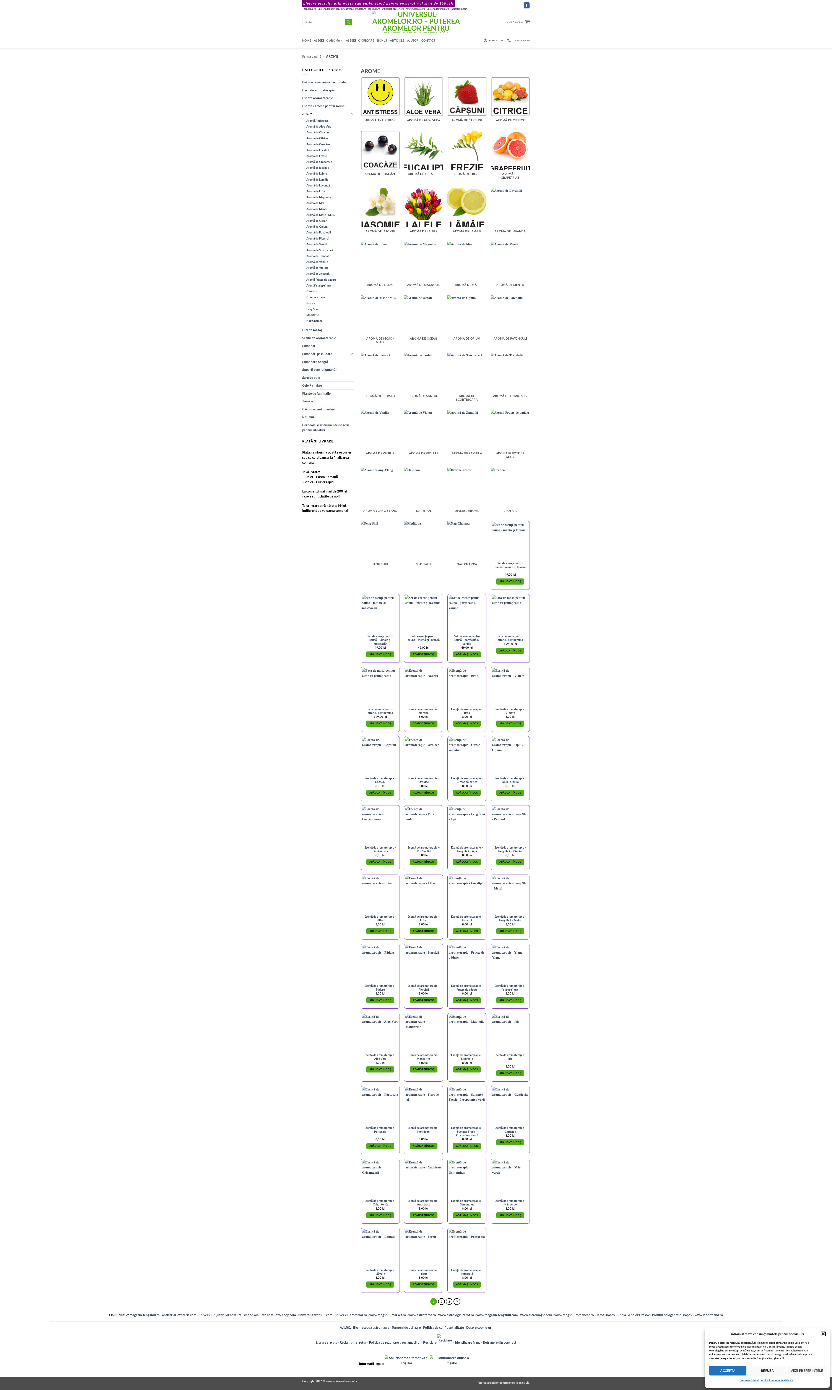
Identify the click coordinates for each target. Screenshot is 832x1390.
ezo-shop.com (286, 1315)
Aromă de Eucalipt (317, 150)
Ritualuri (308, 417)
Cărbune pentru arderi (318, 409)
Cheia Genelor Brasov (634, 1315)
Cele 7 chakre (312, 385)
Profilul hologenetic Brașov (672, 1315)
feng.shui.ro (310, 8)
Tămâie (307, 401)
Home (306, 40)
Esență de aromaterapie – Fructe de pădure (467, 987)
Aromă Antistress (317, 120)
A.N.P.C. (345, 1327)
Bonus (382, 40)
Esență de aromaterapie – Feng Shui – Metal (510, 918)
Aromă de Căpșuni (318, 132)
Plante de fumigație (316, 393)
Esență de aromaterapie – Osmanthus (467, 1202)
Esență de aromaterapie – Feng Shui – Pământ (510, 849)
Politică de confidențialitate (777, 1380)
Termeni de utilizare (406, 1327)
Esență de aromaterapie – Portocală (467, 1271)
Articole (397, 40)
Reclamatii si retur (353, 1342)
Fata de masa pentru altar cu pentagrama (510, 638)
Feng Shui (312, 309)
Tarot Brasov (605, 1315)
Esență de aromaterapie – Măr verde (510, 1202)
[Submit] (348, 22)
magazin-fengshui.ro (145, 1315)
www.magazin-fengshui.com (497, 1315)
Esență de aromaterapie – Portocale (380, 1129)
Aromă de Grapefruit (319, 162)
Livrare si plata (326, 1342)
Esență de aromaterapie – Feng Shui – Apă (467, 849)
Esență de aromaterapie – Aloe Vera (380, 1056)
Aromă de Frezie (316, 156)
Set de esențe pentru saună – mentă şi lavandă (424, 638)
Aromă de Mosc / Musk (320, 215)
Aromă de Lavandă (318, 185)
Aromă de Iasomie (317, 167)
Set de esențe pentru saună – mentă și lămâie (510, 565)
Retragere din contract (499, 1342)
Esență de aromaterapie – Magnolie (467, 1056)
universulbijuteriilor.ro (330, 8)
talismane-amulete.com (256, 1315)
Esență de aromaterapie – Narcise (424, 710)
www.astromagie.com (536, 1315)
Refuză (767, 1370)
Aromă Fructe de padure (321, 279)
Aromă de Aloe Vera (319, 126)
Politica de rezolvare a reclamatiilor (395, 1342)
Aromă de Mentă (316, 209)
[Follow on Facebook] (527, 5)
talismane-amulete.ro (354, 8)
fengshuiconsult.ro (415, 8)
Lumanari (309, 346)
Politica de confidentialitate (443, 1327)
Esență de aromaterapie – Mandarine (424, 1056)
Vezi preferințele (807, 1370)
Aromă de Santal (316, 244)
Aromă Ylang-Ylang (318, 285)
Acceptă (728, 1370)
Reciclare (430, 1342)
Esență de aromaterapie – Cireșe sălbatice (467, 780)
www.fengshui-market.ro (387, 1315)
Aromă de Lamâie (317, 179)
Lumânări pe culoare (317, 354)
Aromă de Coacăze (318, 144)
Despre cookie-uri (479, 1327)
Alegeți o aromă (327, 40)
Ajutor (412, 40)
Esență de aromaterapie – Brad (467, 710)
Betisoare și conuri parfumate (324, 82)
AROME (308, 114)
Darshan (311, 291)
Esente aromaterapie (317, 98)
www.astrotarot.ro (422, 1315)
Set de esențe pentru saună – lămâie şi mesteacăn (380, 639)
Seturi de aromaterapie (319, 338)
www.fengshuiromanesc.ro (574, 1315)
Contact (428, 40)
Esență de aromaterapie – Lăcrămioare (380, 849)
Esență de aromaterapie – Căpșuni (380, 780)
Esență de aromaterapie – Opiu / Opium (510, 780)
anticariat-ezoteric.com (179, 1315)
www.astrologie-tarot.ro (456, 1315)
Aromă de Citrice (317, 138)
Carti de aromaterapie (318, 90)
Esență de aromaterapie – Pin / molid (424, 849)
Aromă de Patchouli (318, 232)
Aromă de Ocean (316, 220)
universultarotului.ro (438, 8)
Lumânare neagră (315, 362)
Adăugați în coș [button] (510, 581)
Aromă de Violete (317, 267)
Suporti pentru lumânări (320, 369)
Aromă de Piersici (317, 238)
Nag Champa (314, 320)
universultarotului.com (315, 1315)
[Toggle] (351, 114)
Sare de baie (311, 377)
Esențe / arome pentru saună (323, 106)
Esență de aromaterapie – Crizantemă (380, 1202)
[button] (823, 1334)
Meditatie (312, 315)
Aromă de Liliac (316, 191)
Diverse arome (315, 297)
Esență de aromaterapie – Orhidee (424, 780)
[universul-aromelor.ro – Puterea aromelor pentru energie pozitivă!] (416, 22)
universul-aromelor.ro (351, 1315)
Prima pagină (311, 56)
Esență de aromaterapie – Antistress (424, 1202)
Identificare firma (468, 1342)
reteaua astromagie (375, 1327)
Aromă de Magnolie (318, 197)
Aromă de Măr (315, 203)
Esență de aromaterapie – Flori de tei (424, 1129)
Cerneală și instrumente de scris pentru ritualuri (325, 427)
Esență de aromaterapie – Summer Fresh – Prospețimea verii (467, 1131)
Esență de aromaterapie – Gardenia (510, 1129)
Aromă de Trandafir (318, 256)
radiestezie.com (458, 8)
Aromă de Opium (317, 226)
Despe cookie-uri (749, 1380)
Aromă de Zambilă (318, 273)
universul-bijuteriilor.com (217, 1315)
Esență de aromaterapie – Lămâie (380, 1271)
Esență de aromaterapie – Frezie (424, 1271)
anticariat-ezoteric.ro (393, 8)
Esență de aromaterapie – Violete (510, 710)
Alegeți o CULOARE (360, 40)
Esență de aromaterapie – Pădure (380, 987)
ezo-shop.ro (374, 8)
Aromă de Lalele (316, 173)
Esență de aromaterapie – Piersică (424, 987)
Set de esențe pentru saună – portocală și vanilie (467, 639)
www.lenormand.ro (709, 1315)
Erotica (310, 303)
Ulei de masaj (312, 330)
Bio (355, 1327)
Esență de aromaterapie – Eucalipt (467, 918)
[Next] (456, 1301)
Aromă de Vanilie (317, 262)
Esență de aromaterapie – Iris (510, 1056)
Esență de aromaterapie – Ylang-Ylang (510, 987)
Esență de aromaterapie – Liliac (380, 918)
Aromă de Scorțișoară (319, 250)
